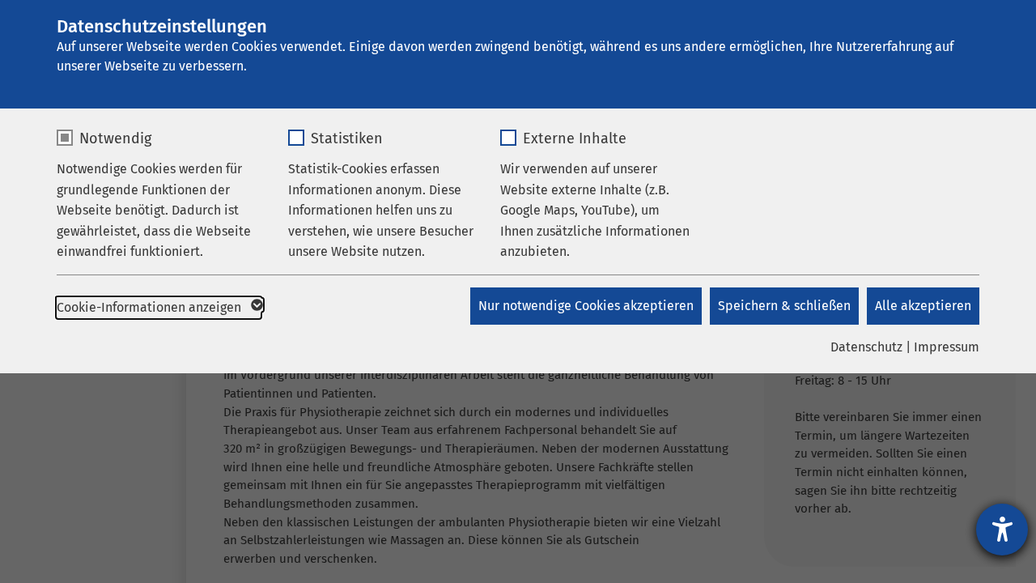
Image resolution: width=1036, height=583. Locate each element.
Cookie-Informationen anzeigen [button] (150, 307)
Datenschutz (866, 347)
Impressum (946, 347)
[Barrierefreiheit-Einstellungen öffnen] (1002, 529)
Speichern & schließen (784, 305)
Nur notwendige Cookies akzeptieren (586, 305)
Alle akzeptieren (923, 305)
